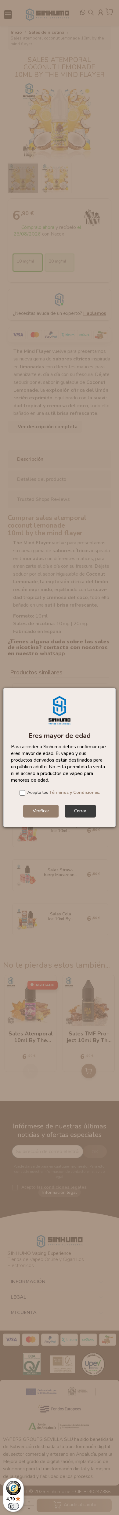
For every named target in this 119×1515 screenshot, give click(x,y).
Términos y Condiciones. (74, 792)
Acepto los (63, 792)
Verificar (41, 811)
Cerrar (80, 811)
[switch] (13, 1506)
